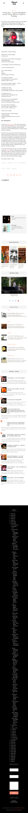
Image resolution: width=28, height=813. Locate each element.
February (14, 737)
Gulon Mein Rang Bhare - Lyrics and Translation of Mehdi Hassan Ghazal (15, 456)
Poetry (3, 168)
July (13, 729)
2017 (12, 743)
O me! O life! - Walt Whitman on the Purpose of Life (15, 563)
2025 (12, 515)
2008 (12, 758)
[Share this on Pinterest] (14, 175)
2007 (12, 759)
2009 (12, 756)
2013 (12, 750)
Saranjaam (14, 168)
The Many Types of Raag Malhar (14, 399)
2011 (12, 753)
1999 (12, 761)
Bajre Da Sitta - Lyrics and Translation (15, 477)
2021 (12, 521)
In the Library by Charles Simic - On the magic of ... (15, 548)
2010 (12, 754)
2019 (12, 740)
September (14, 725)
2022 (12, 520)
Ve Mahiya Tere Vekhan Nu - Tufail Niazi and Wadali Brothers (16, 446)
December (14, 524)
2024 (12, 517)
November (14, 526)
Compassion (10, 162)
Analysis (14, 10)
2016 (12, 745)
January (14, 739)
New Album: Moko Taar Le (15, 691)
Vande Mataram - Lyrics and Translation (16, 378)
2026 (12, 513)
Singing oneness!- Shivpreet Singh (14, 295)
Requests (14, 543)
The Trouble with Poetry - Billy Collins (15, 676)
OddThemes (18, 810)
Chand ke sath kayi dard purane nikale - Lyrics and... (15, 539)
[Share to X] (11, 175)
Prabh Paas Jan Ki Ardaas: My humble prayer (15, 697)
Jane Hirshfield (22, 162)
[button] (4, 3)
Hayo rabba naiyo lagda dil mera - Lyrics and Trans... (15, 721)
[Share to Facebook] (8, 175)
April (13, 734)
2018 (12, 742)
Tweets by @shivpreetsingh (14, 801)
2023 (12, 518)
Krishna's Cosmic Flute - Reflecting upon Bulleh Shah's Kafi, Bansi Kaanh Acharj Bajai (16, 424)
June (13, 731)
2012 (12, 751)
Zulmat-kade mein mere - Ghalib (15, 617)
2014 (12, 748)
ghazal (8, 150)
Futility (15, 162)
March (13, 735)
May (13, 732)
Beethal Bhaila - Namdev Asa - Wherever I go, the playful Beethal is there (16, 435)
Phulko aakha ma (10, 124)
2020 (12, 523)
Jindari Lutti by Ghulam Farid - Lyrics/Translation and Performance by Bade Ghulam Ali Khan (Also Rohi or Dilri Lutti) (16, 411)
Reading (8, 168)
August (13, 728)
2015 (12, 746)
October (14, 529)
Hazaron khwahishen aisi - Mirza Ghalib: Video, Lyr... (15, 670)
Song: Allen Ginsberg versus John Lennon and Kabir (15, 584)
